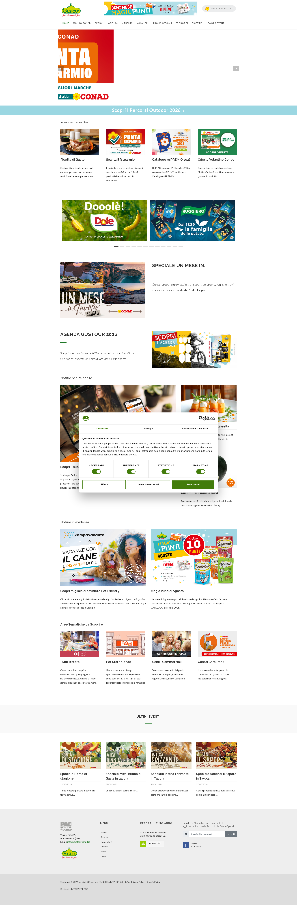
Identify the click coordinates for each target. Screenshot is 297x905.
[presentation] (61, 68)
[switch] (131, 471)
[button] (116, 246)
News (103, 851)
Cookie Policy (153, 882)
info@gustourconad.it (78, 841)
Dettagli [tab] (148, 428)
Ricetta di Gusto (72, 159)
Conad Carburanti (211, 662)
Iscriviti (231, 834)
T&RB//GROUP (80, 889)
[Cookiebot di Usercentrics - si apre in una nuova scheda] (201, 418)
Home (104, 832)
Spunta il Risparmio (120, 159)
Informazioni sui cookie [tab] (195, 428)
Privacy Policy (137, 882)
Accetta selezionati (148, 484)
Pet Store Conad (118, 662)
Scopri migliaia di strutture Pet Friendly (89, 591)
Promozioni (106, 842)
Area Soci (220, 8)
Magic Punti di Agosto (167, 591)
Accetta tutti (193, 484)
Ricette (104, 846)
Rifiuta (104, 484)
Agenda (104, 837)
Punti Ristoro (70, 662)
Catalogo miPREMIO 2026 (171, 159)
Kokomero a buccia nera (199, 493)
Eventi (104, 856)
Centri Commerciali (167, 662)
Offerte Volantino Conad (216, 159)
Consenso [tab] (102, 428)
